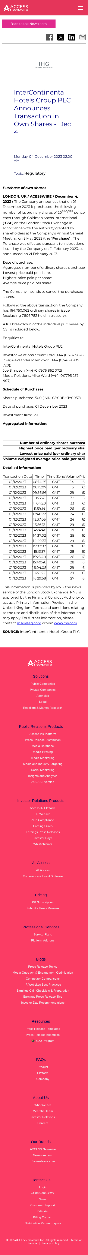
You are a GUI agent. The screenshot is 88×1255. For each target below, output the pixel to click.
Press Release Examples (43, 1034)
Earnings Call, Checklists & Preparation (42, 990)
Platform (42, 1073)
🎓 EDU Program (42, 1040)
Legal (43, 701)
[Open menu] (80, 8)
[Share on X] (60, 37)
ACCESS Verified (42, 782)
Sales (43, 1199)
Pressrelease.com (43, 1161)
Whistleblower (42, 844)
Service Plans (43, 934)
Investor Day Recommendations (43, 1002)
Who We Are (42, 1105)
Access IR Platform (43, 808)
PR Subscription (43, 902)
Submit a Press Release (42, 908)
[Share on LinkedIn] (71, 37)
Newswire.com (43, 1155)
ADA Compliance (42, 820)
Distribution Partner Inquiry (43, 1223)
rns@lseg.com (29, 623)
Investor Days (43, 838)
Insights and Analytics (42, 776)
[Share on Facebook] (49, 37)
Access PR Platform (42, 734)
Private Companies (43, 689)
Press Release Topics (42, 966)
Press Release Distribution (43, 740)
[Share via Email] (82, 37)
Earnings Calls (43, 826)
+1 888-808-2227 (42, 1193)
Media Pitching (43, 752)
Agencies (43, 695)
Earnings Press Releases (43, 832)
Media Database (43, 746)
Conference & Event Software (43, 876)
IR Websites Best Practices (43, 984)
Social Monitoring (42, 770)
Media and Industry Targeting (43, 764)
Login (43, 1187)
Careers (42, 1123)
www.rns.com (65, 623)
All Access (43, 870)
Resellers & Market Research (43, 707)
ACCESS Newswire (43, 1149)
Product (43, 1067)
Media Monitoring (42, 758)
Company (42, 1079)
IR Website (42, 814)
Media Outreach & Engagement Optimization (43, 972)
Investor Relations (43, 1117)
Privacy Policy (50, 1243)
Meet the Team (43, 1111)
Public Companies (43, 683)
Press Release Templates (43, 1028)
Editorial (42, 1211)
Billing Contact (42, 1217)
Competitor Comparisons (43, 978)
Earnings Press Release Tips (42, 996)
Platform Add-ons (42, 940)
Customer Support (42, 1205)
